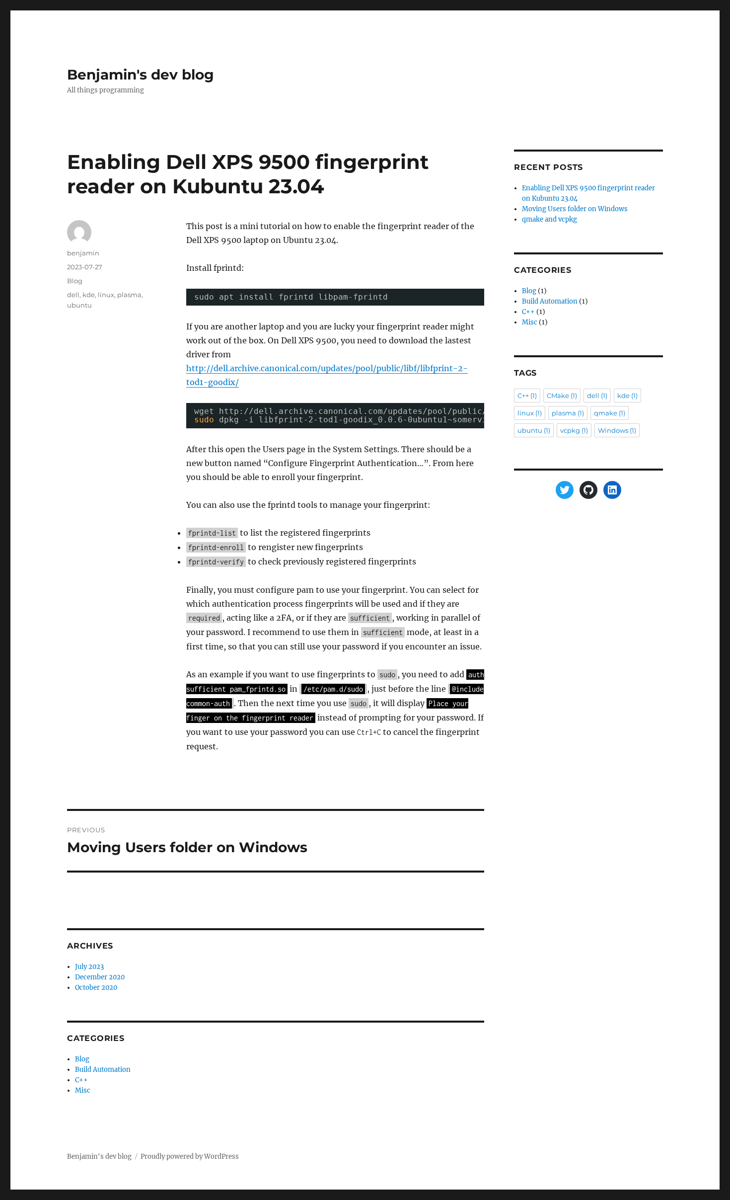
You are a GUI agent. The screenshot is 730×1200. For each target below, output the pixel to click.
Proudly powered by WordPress (190, 1156)
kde (88, 295)
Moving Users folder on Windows (575, 209)
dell (73, 295)
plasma (129, 295)
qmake (609, 413)
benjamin (83, 253)
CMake (562, 396)
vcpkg (574, 430)
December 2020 (100, 977)
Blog (74, 281)
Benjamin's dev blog (140, 74)
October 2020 (96, 987)
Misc (82, 1090)
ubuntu (79, 305)
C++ (81, 1080)
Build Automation (103, 1069)
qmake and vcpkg (549, 219)
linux (106, 295)
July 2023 (89, 966)
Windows (617, 430)
